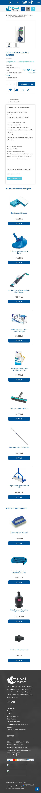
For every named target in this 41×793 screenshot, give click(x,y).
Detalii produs (14, 99)
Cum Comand (11, 719)
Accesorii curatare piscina (25, 15)
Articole (9, 711)
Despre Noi (11, 708)
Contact (9, 714)
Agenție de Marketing (15, 786)
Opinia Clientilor (15, 102)
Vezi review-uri (26, 62)
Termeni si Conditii (13, 716)
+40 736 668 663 (19, 745)
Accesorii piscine (12, 15)
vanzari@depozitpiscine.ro (20, 748)
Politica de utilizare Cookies (16, 730)
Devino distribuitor (13, 722)
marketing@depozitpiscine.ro (21, 750)
